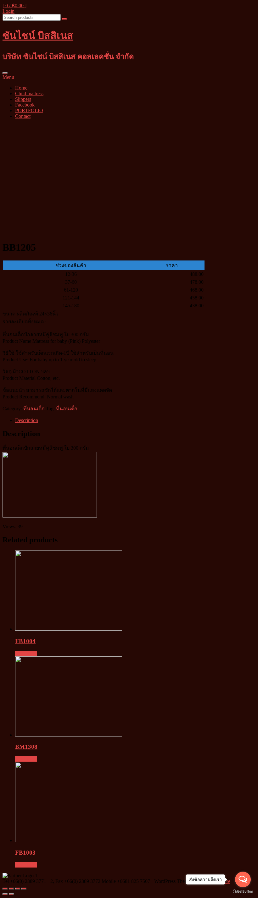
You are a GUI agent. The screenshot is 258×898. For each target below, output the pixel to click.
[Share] (11, 889)
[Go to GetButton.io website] (243, 892)
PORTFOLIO (29, 110)
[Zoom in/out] (23, 889)
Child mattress (29, 93)
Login (8, 11)
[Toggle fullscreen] (17, 889)
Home (21, 87)
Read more (26, 653)
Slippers (23, 99)
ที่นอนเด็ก (34, 408)
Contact (23, 116)
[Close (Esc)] (5, 889)
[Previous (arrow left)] (5, 894)
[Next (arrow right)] (11, 894)
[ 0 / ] (14, 5)
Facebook (25, 104)
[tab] (135, 420)
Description (26, 420)
